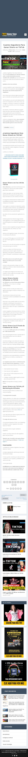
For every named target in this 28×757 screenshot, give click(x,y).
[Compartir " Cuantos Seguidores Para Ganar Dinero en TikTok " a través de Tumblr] (12, 482)
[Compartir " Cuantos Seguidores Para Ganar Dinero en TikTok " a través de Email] (12, 484)
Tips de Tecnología (7, 744)
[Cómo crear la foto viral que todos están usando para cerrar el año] (5, 720)
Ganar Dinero (6, 731)
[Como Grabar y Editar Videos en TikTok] (14, 564)
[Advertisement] (14, 15)
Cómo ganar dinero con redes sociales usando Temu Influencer (16, 715)
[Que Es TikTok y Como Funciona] (14, 526)
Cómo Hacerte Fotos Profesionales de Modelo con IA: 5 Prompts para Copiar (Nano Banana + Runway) (16, 697)
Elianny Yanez (12, 50)
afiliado (19, 409)
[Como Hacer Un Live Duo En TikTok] (14, 545)
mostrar (11, 127)
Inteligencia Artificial (8, 737)
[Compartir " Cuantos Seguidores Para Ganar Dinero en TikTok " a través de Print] (15, 484)
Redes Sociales (6, 741)
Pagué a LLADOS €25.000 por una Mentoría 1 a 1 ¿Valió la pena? (14, 593)
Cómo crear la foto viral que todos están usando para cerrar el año (17, 720)
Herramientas (6, 734)
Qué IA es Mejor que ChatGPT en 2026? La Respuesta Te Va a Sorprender (16, 710)
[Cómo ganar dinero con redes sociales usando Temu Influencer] (5, 716)
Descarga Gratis (14, 179)
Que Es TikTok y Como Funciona (11, 535)
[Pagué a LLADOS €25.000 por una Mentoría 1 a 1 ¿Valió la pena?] (14, 583)
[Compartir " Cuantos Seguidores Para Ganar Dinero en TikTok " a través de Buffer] (20, 482)
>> (14, 156)
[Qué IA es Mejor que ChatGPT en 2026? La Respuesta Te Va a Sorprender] (5, 710)
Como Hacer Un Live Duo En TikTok (12, 554)
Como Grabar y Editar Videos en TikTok (13, 573)
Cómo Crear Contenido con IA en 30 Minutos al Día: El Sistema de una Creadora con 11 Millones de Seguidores (13, 704)
